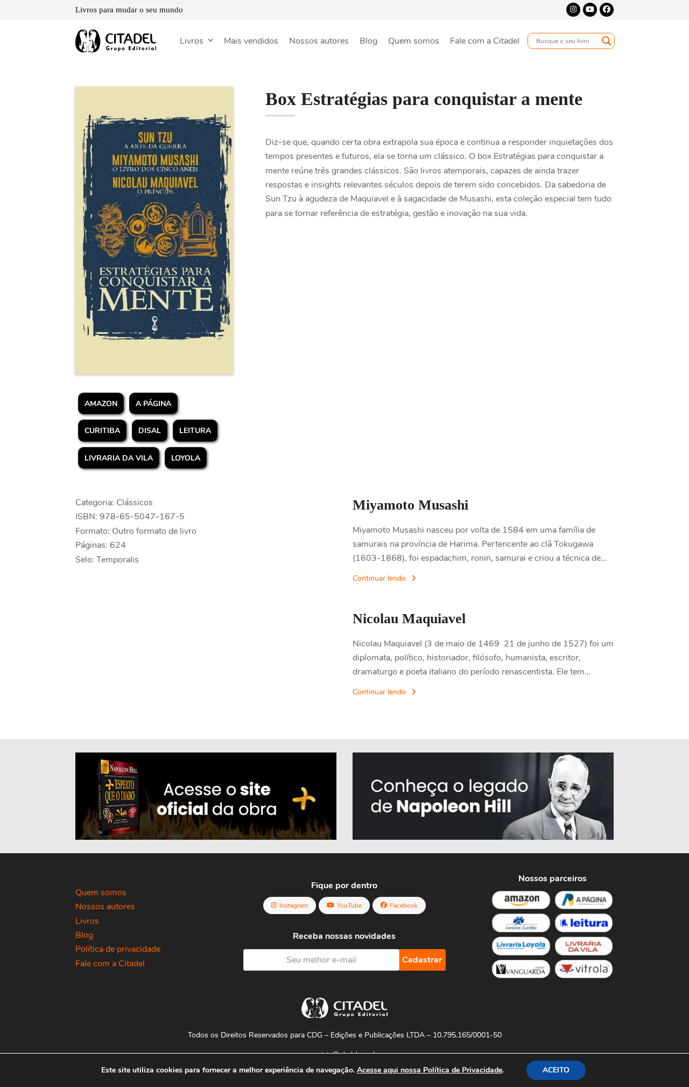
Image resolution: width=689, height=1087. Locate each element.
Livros (87, 921)
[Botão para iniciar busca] (606, 40)
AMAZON (101, 404)
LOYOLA (185, 458)
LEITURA (195, 431)
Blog (84, 935)
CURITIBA (102, 431)
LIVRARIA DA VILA (119, 458)
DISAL (149, 431)
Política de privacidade (117, 949)
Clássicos (134, 502)
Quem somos (100, 892)
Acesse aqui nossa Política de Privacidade (429, 1070)
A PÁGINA (153, 404)
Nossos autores (105, 906)
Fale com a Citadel (110, 964)
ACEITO (556, 1070)
